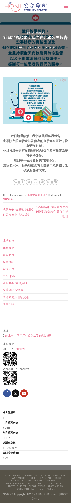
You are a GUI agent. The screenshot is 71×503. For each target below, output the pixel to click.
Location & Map (15, 483)
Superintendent (27, 488)
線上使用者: (9, 412)
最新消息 (40, 32)
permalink (8, 198)
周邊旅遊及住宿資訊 (16, 297)
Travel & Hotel (17, 486)
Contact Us (30, 475)
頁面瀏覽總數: (11, 452)
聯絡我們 (8, 247)
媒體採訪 (8, 262)
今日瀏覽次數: (11, 422)
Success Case (13, 475)
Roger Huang (49, 47)
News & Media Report (22, 478)
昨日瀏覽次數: (11, 432)
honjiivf (20, 348)
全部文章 (31, 32)
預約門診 (8, 304)
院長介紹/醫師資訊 (15, 283)
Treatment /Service (50, 478)
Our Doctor (53, 480)
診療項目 (8, 268)
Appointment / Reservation (46, 486)
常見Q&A (9, 276)
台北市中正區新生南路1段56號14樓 (27, 335)
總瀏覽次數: (9, 442)
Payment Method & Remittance (46, 483)
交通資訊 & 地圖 (13, 290)
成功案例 (8, 240)
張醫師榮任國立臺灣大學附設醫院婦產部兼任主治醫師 (52, 211)
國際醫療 (8, 254)
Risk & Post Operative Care (26, 480)
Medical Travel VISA (53, 475)
